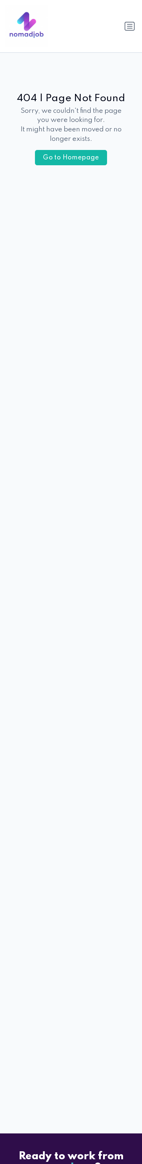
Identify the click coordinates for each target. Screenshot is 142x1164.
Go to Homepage (71, 157)
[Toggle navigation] (130, 26)
